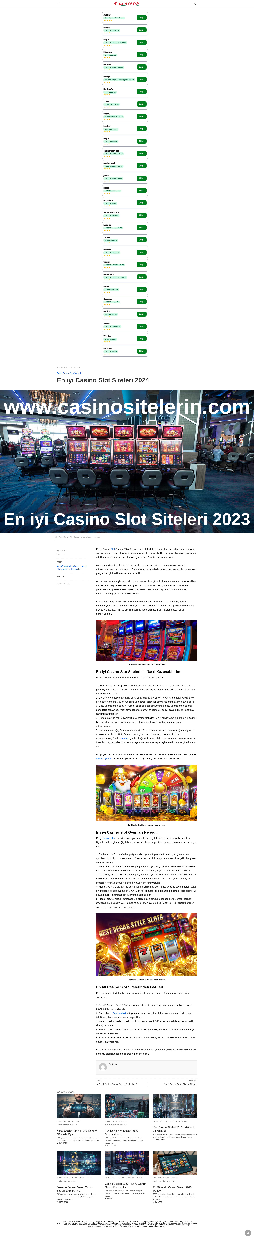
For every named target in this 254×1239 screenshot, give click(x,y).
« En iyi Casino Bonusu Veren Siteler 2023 (117, 1084)
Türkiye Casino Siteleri (116, 1125)
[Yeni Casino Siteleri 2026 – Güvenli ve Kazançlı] (175, 1106)
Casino (124, 738)
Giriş (141, 17)
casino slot (109, 838)
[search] (195, 4)
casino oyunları (104, 758)
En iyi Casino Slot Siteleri (69, 373)
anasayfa (61, 367)
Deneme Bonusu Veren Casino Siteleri (75, 1178)
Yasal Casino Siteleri (67, 1125)
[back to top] (248, 1233)
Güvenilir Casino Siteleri (69, 1121)
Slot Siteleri (74, 367)
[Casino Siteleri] (126, 4)
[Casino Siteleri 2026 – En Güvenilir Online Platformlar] (127, 1163)
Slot (113, 549)
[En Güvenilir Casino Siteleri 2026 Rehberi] (175, 1163)
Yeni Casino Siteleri (178, 1121)
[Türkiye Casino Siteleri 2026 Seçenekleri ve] (127, 1106)
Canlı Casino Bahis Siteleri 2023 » (180, 1084)
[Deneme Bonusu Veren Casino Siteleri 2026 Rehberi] (79, 1163)
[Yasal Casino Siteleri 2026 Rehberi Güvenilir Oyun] (79, 1106)
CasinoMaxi (119, 1013)
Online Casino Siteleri (115, 1121)
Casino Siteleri (160, 1121)
